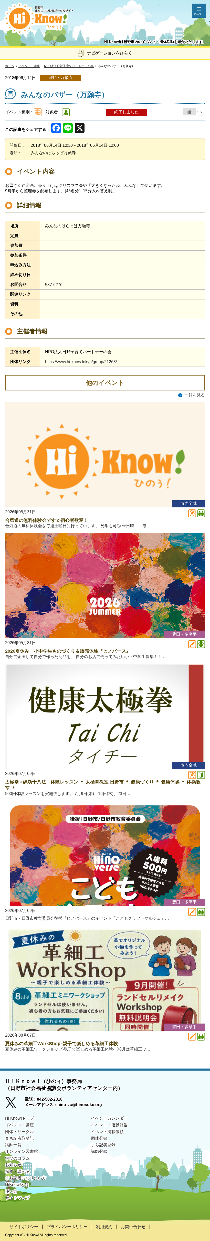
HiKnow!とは (17, 1184)
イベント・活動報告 (109, 1125)
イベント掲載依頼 (107, 1131)
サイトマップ (17, 1198)
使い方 (11, 1191)
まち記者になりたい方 (25, 1178)
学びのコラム (17, 1158)
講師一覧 (13, 1145)
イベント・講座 (29, 66)
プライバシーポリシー (67, 1227)
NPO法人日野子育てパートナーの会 (69, 66)
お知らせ (13, 1165)
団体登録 (99, 1138)
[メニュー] (199, 11)
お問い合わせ (133, 1227)
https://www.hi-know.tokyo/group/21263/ (81, 362)
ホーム (9, 66)
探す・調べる (17, 1171)
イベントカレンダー (109, 1118)
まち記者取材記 (19, 1138)
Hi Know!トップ (19, 1118)
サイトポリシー (23, 1227)
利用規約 (104, 1227)
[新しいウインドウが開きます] (15, 1104)
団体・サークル (19, 1131)
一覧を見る (194, 395)
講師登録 (99, 1151)
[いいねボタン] (189, 111)
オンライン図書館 (21, 1151)
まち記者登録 (103, 1145)
